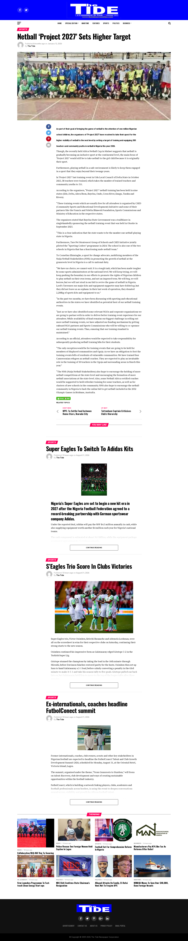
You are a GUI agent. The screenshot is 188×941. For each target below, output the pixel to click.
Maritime (85, 23)
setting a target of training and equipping (114, 140)
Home (60, 23)
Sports (106, 23)
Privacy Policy (106, 925)
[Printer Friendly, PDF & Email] (63, 398)
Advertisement (69, 925)
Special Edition (71, 23)
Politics (116, 23)
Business (126, 23)
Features (95, 23)
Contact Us (82, 925)
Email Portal (120, 925)
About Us (93, 925)
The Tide (31, 46)
